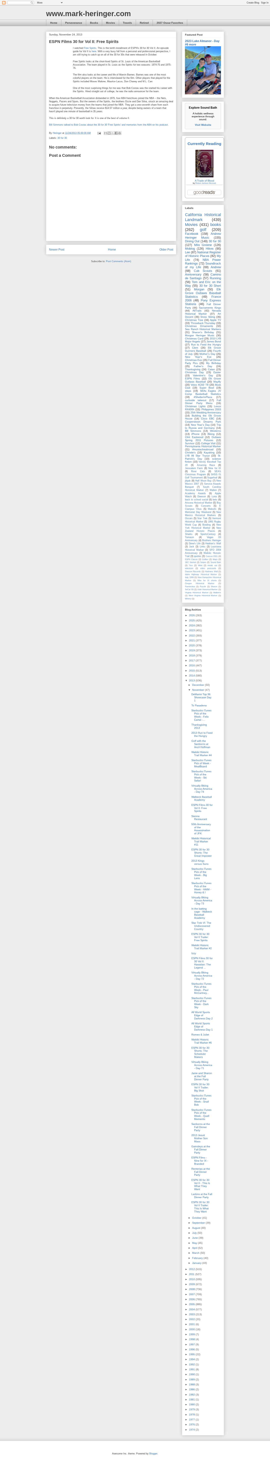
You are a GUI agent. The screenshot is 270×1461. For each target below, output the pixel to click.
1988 (192, 1384)
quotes (197, 556)
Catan (211, 369)
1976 (192, 1424)
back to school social (196, 499)
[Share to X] (112, 133)
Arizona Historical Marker (198, 503)
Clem (195, 347)
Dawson (201, 496)
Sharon (214, 586)
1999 (192, 1334)
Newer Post (56, 249)
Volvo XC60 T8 (199, 384)
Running (215, 278)
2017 (192, 660)
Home (53, 22)
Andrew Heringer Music (203, 235)
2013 (192, 680)
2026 (192, 615)
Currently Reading (204, 144)
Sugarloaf (212, 477)
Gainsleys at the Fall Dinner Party (200, 1149)
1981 (192, 1399)
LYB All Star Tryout (197, 455)
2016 (192, 665)
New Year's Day (200, 424)
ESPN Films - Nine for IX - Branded (199, 1160)
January (197, 1262)
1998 (192, 1339)
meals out (212, 565)
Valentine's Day (203, 375)
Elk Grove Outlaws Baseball (203, 380)
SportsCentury (208, 534)
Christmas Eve (193, 360)
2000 (192, 1329)
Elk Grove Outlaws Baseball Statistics (203, 293)
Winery (188, 599)
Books (94, 22)
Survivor (190, 443)
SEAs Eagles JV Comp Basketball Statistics (203, 392)
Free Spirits (90, 48)
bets (215, 499)
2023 (192, 630)
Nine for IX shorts (207, 580)
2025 (192, 620)
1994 (192, 1359)
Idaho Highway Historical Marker (201, 574)
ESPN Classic (191, 559)
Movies (110, 22)
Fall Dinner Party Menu (203, 402)
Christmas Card (194, 338)
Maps (215, 559)
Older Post (166, 249)
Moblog (190, 248)
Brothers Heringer (211, 540)
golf (203, 229)
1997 (192, 1344)
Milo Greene (203, 245)
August (196, 1227)
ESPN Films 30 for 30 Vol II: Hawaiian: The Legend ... (202, 963)
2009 (192, 1284)
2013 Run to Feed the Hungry (202, 734)
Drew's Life (195, 543)
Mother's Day (207, 353)
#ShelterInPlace (203, 397)
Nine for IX (214, 468)
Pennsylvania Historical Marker (203, 446)
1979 (192, 1409)
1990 (192, 1374)
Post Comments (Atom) (118, 261)
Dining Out (192, 241)
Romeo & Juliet (200, 1034)
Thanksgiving (192, 369)
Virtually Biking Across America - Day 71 (201, 1065)
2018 (192, 655)
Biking (211, 433)
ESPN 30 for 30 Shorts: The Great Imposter (201, 852)
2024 (192, 625)
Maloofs (212, 509)
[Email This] (105, 133)
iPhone (195, 433)
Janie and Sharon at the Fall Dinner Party (201, 1076)
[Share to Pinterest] (119, 133)
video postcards (208, 568)
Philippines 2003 (211, 409)
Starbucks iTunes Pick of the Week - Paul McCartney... (201, 988)
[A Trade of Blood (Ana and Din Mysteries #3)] (204, 176)
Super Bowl (206, 387)
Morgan (199, 289)
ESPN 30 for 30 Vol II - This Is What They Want (200, 1184)
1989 (192, 1379)
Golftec (205, 559)
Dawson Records (193, 571)
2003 (192, 1314)
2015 (192, 670)
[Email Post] (99, 133)
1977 (192, 1419)
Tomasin (189, 537)
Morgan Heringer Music (199, 335)
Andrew (216, 267)
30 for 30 (62, 138)
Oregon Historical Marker (199, 583)
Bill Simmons (193, 430)
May (195, 1242)
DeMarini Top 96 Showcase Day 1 (201, 697)
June (195, 1237)
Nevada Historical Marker (203, 312)
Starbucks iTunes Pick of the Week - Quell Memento (201, 1114)
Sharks (188, 534)
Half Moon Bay (203, 480)
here (94, 51)
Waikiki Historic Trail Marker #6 (201, 1041)
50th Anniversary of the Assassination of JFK (201, 829)
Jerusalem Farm (194, 468)
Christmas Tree (194, 319)
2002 (192, 1319)
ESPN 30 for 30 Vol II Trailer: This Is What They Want (200, 1207)
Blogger (153, 1453)
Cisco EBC (207, 418)
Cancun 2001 (212, 556)
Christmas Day (194, 372)
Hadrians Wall (211, 571)
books (215, 224)
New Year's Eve (198, 356)
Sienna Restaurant (199, 818)
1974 (192, 1429)
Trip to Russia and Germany (203, 426)
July (194, 1232)
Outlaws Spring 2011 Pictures (203, 439)
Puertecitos (190, 586)
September (199, 1222)
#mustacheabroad (202, 449)
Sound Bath (215, 562)
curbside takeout (195, 400)
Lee (187, 252)
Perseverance (73, 22)
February (198, 1258)
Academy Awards (195, 493)
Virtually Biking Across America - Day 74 (201, 788)
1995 (192, 1354)
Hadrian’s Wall (213, 543)
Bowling (206, 525)
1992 (192, 1364)
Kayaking (209, 452)
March (196, 1252)
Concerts (206, 506)
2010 (192, 1279)
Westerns (215, 430)
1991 (192, 1369)
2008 (192, 1289)
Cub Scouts (203, 271)
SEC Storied (190, 562)
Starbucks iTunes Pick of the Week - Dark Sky (201, 1003)
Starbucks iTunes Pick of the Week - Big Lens (201, 873)
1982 (192, 1394)
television (189, 568)
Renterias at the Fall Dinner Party (200, 1171)
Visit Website (203, 124)
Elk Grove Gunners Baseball (203, 349)
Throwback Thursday (203, 323)
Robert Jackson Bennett (205, 183)
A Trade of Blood (204, 180)
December (198, 684)
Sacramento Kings (210, 307)
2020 (192, 645)
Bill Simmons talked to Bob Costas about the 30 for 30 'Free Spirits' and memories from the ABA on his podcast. (109, 124)
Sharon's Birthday (203, 332)
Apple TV (215, 319)
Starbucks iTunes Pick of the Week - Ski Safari (201, 776)
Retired (144, 22)
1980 (192, 1404)
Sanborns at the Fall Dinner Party (200, 1127)
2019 (192, 650)
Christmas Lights (195, 406)
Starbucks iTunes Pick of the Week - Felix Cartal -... (201, 715)
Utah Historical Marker (207, 589)
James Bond (213, 341)
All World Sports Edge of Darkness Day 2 (202, 1015)
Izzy (193, 953)
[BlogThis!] (109, 133)
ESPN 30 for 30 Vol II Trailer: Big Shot (200, 1087)
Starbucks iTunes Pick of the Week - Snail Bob (201, 1100)
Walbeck (217, 592)
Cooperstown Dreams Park (203, 421)
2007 (192, 1294)
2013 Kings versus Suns (199, 862)
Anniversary (193, 274)
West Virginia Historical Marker (203, 595)
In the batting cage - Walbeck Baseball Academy (201, 913)
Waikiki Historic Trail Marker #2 (201, 947)
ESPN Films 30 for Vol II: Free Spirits (202, 808)
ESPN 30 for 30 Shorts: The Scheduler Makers (200, 1052)
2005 (192, 1304)
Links (202, 546)
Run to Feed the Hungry (206, 344)
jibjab (187, 480)
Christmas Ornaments (199, 326)
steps (188, 390)
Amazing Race (206, 465)
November (198, 689)
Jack (191, 546)
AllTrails (196, 310)
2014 (192, 675)
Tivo (191, 565)
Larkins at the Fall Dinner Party (201, 1196)
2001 (192, 1324)
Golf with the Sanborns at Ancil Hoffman (200, 744)
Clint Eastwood (194, 437)
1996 (192, 1349)
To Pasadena (199, 705)
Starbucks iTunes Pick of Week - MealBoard (201, 763)
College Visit (208, 443)
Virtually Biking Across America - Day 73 (201, 900)
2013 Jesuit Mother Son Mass (199, 1138)
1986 (192, 1389)
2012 (192, 1269)
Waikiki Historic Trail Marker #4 (201, 754)
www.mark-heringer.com (88, 14)
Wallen (213, 490)
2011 (192, 1274)
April (195, 1247)
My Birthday (213, 363)
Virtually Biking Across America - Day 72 (201, 975)
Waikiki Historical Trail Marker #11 (201, 841)
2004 (192, 1309)
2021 (192, 640)
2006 (192, 1299)
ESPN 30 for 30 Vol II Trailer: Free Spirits (200, 937)
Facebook (191, 234)
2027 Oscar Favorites (170, 22)
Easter (217, 372)
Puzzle (203, 586)
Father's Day (203, 366)
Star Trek (202, 518)
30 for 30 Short (210, 285)
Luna (214, 496)
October (197, 1217)
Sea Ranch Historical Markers (203, 329)
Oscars (189, 518)
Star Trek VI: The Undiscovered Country (201, 925)
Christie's (190, 452)
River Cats (198, 471)
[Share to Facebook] (116, 133)
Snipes (203, 562)
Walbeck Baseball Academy (201, 798)
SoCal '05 (189, 589)
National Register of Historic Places (203, 254)
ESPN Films (192, 378)
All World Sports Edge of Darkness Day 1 (202, 1026)
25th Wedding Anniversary (205, 412)
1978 (192, 1414)
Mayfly (217, 381)
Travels (127, 22)
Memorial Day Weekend (198, 512)
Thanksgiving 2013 (199, 726)
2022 (192, 635)
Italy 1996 (189, 577)
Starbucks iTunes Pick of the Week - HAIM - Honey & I (201, 888)
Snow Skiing (207, 316)
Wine (200, 565)
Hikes (210, 248)
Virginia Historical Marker (196, 592)
